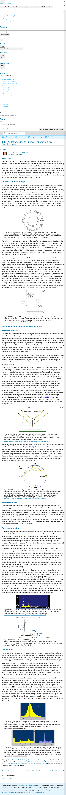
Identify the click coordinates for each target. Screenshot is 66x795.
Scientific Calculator (8, 91)
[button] (6, 104)
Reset (2, 46)
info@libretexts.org (39, 792)
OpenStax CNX (22, 154)
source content (42, 763)
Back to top (5, 770)
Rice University (12, 154)
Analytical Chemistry (36, 137)
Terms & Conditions (57, 790)
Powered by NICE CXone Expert (26, 785)
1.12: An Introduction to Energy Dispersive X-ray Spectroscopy (28, 760)
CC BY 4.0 (31, 761)
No (11, 778)
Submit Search (5, 34)
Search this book (4, 29)
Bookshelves (21, 137)
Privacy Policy (47, 790)
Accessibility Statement (8, 792)
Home (10, 137)
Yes (5, 778)
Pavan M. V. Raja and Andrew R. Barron (18, 152)
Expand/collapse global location (63, 136)
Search (4, 133)
